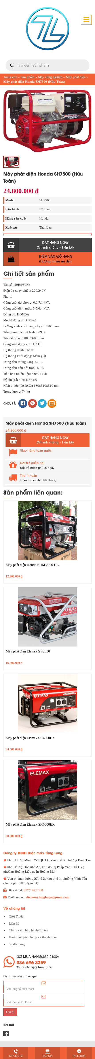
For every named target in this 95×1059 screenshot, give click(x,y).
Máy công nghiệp (50, 77)
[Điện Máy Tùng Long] (47, 29)
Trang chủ (10, 77)
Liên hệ (14, 923)
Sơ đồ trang (17, 944)
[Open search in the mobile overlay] (47, 65)
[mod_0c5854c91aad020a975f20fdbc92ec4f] (47, 121)
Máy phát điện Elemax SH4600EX (30, 738)
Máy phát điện (76, 77)
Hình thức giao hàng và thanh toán (33, 937)
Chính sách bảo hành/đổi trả (28, 930)
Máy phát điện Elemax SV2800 (28, 651)
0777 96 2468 (33, 890)
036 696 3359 (31, 962)
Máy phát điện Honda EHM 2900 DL (32, 565)
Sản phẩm (27, 77)
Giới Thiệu (16, 916)
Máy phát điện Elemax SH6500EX (30, 824)
